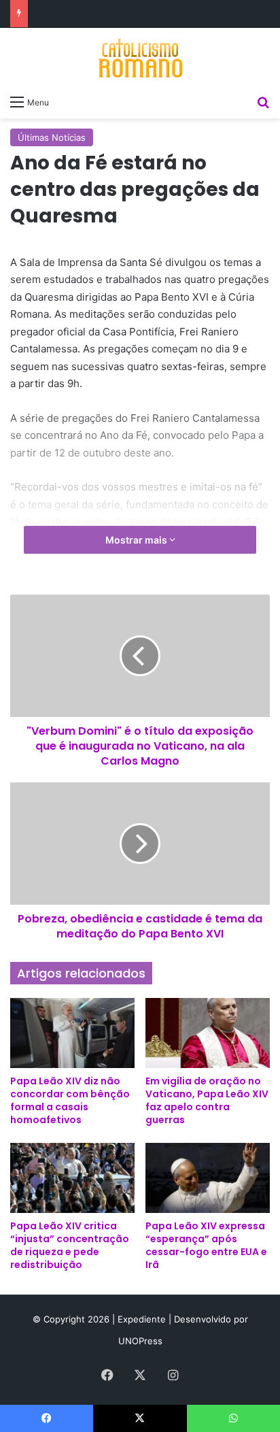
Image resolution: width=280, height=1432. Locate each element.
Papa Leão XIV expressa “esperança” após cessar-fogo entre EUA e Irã (206, 1245)
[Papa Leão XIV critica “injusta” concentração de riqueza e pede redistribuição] (72, 1178)
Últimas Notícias (52, 137)
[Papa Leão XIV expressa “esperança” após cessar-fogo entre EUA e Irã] (207, 1178)
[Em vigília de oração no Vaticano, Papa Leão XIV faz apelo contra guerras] (207, 1033)
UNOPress (140, 1340)
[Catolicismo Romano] (140, 57)
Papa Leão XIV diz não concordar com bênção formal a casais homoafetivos (70, 1100)
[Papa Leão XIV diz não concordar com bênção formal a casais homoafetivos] (72, 1033)
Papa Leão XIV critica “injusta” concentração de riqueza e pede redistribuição (69, 1245)
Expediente (143, 1319)
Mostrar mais (137, 540)
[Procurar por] (263, 101)
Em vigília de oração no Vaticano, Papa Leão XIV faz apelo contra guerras (206, 1100)
